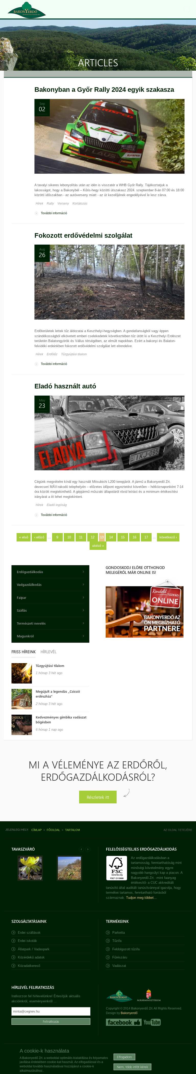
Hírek (39, 203)
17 (146, 537)
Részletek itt (98, 797)
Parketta (118, 932)
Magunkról (25, 636)
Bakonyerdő (129, 1013)
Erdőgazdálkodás (30, 572)
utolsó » (98, 546)
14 (111, 537)
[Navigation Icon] (187, 9)
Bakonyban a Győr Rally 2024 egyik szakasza (104, 89)
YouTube (152, 1022)
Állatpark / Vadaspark (34, 949)
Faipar (21, 597)
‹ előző (39, 537)
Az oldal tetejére (178, 829)
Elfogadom (124, 1057)
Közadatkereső (29, 966)
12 (92, 537)
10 (69, 537)
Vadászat (119, 966)
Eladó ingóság (57, 505)
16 (134, 537)
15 (123, 537)
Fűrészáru (119, 957)
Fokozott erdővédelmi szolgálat (83, 235)
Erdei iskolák (27, 941)
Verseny (63, 203)
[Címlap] (27, 10)
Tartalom (72, 829)
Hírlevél (48, 651)
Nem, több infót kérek (132, 1067)
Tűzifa (116, 941)
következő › (168, 537)
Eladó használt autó (65, 386)
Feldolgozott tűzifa (126, 949)
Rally (50, 203)
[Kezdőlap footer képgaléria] (30, 880)
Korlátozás (79, 203)
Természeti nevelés (31, 623)
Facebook (124, 1022)
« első (23, 537)
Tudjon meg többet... (141, 898)
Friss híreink (23, 651)
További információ (54, 213)
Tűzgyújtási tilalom (74, 354)
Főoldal (53, 829)
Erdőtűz (52, 354)
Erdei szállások (29, 932)
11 (80, 537)
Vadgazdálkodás (29, 584)
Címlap (36, 829)
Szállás (22, 610)
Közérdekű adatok (31, 957)
